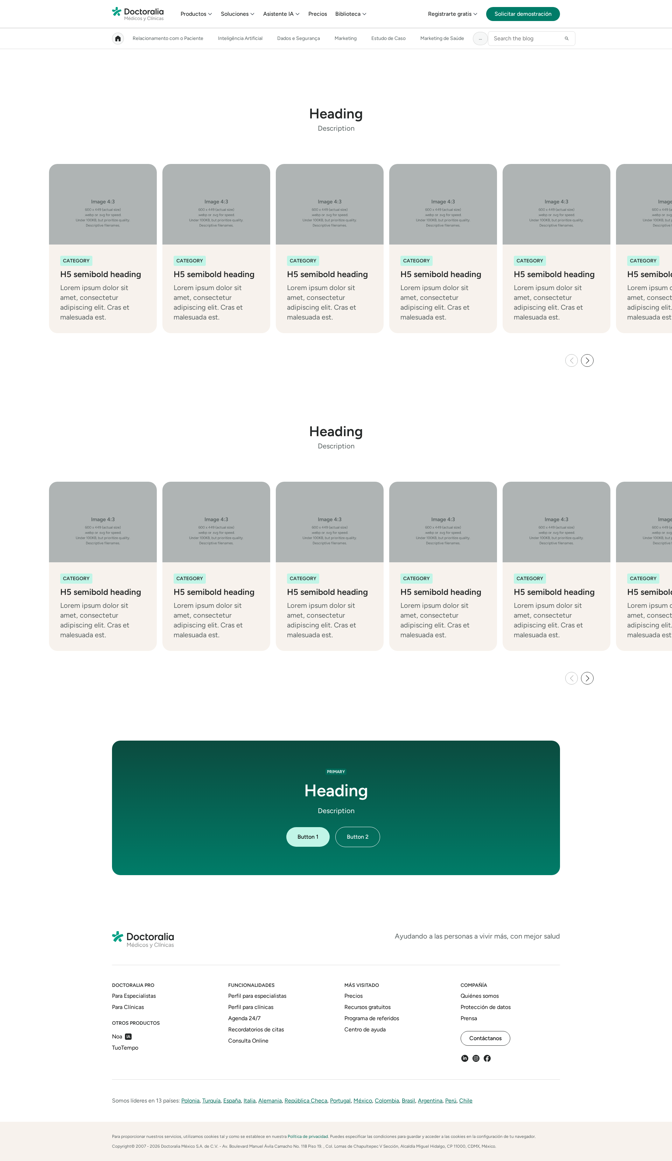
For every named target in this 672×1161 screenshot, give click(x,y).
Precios (317, 14)
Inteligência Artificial (240, 38)
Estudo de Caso (388, 38)
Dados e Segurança (298, 38)
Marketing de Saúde (442, 38)
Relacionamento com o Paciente (168, 38)
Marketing (346, 38)
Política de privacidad (308, 1136)
